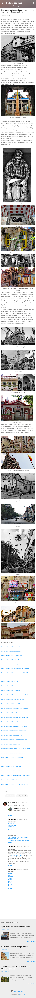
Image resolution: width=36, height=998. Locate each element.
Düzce (10, 884)
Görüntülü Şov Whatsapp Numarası (18, 837)
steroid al (11, 823)
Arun (15, 808)
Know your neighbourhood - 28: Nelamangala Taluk (11, 664)
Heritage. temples (22, 796)
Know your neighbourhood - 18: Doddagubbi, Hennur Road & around (14, 708)
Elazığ (10, 880)
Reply (10, 816)
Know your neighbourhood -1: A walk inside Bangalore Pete (16, 784)
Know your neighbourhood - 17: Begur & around (10, 712)
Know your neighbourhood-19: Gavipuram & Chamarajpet (12, 703)
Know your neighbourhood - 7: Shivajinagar (12, 757)
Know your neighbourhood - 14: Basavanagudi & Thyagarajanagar (14, 726)
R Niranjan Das (12, 802)
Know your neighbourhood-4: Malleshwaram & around (12, 770)
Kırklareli (10, 883)
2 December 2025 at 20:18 (23, 833)
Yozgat (10, 886)
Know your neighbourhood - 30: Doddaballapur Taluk (11, 655)
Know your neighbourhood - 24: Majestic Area (10, 681)
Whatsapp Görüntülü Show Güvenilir (18, 840)
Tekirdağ (10, 878)
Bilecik (10, 873)
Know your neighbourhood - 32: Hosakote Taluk (10, 646)
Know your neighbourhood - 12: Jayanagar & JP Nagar (12, 735)
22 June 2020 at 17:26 (22, 808)
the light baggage (14, 3)
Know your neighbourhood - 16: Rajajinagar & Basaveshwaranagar (14, 717)
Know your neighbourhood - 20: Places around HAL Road (12, 699)
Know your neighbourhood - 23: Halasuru (9, 685)
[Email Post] (6, 792)
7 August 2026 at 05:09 (22, 869)
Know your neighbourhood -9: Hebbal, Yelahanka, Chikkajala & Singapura (15, 748)
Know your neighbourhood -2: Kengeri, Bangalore (11, 779)
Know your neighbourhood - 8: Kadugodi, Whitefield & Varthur (13, 753)
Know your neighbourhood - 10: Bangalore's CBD (11, 744)
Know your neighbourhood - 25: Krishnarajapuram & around (13, 677)
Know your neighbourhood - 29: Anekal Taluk (10, 659)
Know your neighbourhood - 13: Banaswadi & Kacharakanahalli (13, 730)
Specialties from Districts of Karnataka (15, 927)
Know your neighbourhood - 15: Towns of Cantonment (11, 721)
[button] (34, 10)
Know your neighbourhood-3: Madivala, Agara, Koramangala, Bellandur (15, 775)
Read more (31, 941)
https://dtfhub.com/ (16, 855)
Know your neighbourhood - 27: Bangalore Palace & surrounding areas (15, 668)
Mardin (10, 881)
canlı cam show (12, 825)
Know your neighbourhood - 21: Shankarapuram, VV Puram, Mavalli (14, 694)
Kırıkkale (10, 876)
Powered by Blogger (19, 991)
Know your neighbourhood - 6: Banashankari (10, 761)
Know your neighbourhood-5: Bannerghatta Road (11, 766)
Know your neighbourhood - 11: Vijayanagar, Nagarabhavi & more (14, 739)
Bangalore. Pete (10, 796)
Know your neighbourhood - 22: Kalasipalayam (10, 690)
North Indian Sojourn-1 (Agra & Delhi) (14, 947)
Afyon (10, 875)
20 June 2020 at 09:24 (23, 802)
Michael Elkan (22, 994)
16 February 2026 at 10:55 (23, 846)
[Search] (34, 3)
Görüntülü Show (13, 838)
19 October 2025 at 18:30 (23, 819)
